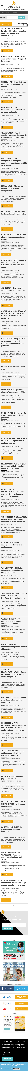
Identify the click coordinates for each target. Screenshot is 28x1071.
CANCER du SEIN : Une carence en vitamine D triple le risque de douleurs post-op (14, 440)
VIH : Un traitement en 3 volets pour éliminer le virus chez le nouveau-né (13, 700)
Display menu (2, 5)
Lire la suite (8, 50)
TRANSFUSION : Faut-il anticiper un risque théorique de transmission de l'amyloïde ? (14, 135)
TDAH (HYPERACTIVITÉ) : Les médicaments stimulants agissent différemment (13, 753)
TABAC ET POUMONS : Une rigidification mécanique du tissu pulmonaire (12, 570)
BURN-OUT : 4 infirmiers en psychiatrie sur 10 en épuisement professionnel (12, 778)
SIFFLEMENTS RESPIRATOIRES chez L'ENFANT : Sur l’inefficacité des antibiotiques (14, 595)
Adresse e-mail (6, 922)
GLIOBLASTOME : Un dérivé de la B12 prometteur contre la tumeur (13, 84)
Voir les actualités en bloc (27, 25)
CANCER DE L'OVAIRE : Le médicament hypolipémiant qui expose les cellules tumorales (13, 882)
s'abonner (7, 1058)
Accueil (2, 12)
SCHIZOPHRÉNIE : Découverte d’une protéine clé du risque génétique (13, 415)
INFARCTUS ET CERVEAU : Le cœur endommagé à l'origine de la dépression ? (14, 59)
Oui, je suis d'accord (6, 1069)
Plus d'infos (15, 1065)
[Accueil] (14, 3)
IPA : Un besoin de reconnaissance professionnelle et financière (14, 646)
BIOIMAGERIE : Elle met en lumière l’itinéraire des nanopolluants (12, 188)
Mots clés (2, 17)
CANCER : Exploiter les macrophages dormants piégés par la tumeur (13, 544)
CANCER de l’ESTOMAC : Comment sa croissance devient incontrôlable (11, 621)
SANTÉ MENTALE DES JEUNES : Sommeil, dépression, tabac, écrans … (13, 237)
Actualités (8, 12)
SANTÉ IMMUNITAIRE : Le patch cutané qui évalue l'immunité (11, 829)
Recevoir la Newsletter (14, 985)
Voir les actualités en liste (23, 25)
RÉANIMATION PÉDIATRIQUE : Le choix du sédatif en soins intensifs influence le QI (13, 466)
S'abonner (7, 928)
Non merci (16, 1068)
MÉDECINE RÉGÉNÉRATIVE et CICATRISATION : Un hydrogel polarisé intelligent (13, 804)
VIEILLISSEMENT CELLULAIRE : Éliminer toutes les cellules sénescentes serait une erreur (14, 519)
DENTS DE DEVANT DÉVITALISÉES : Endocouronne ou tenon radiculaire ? (13, 109)
